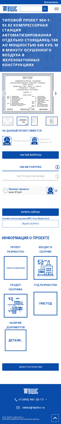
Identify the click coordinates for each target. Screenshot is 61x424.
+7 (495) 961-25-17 (31, 399)
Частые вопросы (30, 155)
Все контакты (51, 2)
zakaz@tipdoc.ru (33, 407)
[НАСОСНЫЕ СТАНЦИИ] (16, 306)
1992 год (45, 303)
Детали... (15, 340)
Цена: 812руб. (19, 190)
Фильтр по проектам (30, 367)
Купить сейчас (30, 212)
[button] (56, 93)
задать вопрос (30, 224)
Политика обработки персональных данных (20, 419)
